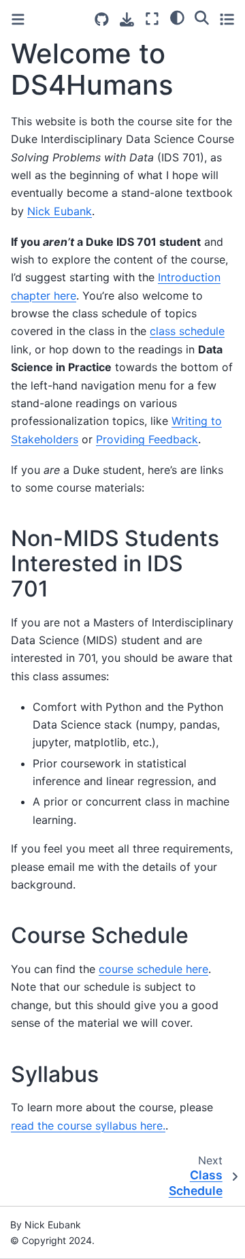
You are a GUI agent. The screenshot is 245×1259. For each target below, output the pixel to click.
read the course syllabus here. (88, 1125)
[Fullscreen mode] (152, 18)
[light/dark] (177, 17)
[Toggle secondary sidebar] (227, 18)
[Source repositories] (101, 19)
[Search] (201, 17)
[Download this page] (127, 19)
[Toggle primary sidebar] (18, 19)
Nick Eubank (59, 211)
